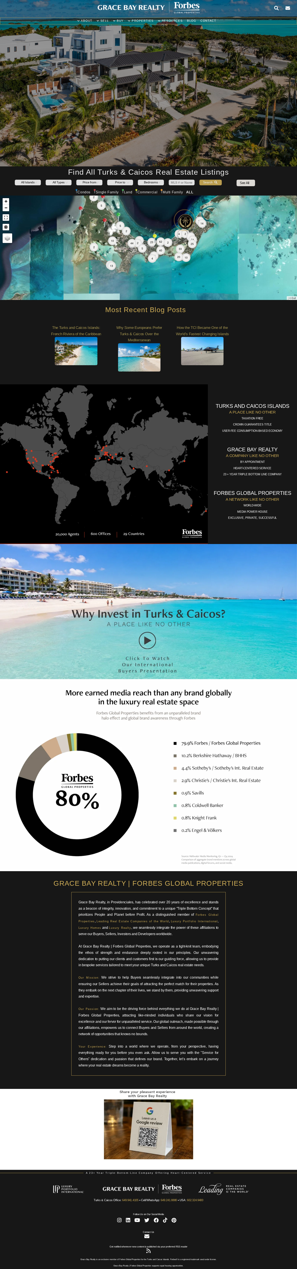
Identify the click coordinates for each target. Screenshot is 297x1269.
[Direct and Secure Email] (146, 1261)
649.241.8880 (169, 1224)
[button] (182, 259)
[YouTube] (137, 1245)
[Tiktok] (165, 1245)
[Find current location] (6, 251)
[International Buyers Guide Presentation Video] (148, 702)
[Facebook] (156, 1245)
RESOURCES (171, 20)
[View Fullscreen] (6, 242)
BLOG (191, 20)
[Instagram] (119, 1245)
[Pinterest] (174, 1245)
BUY (120, 20)
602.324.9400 (195, 1224)
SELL (104, 20)
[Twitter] (146, 1245)
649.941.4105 (130, 1224)
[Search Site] (280, 8)
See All (244, 207)
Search (208, 207)
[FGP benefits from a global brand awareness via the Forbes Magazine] (148, 894)
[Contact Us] (291, 8)
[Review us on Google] (148, 1193)
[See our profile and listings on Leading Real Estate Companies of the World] (217, 1218)
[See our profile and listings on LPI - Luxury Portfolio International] (75, 1218)
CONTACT (208, 20)
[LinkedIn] (128, 1245)
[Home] (148, 12)
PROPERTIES (142, 20)
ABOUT (86, 20)
